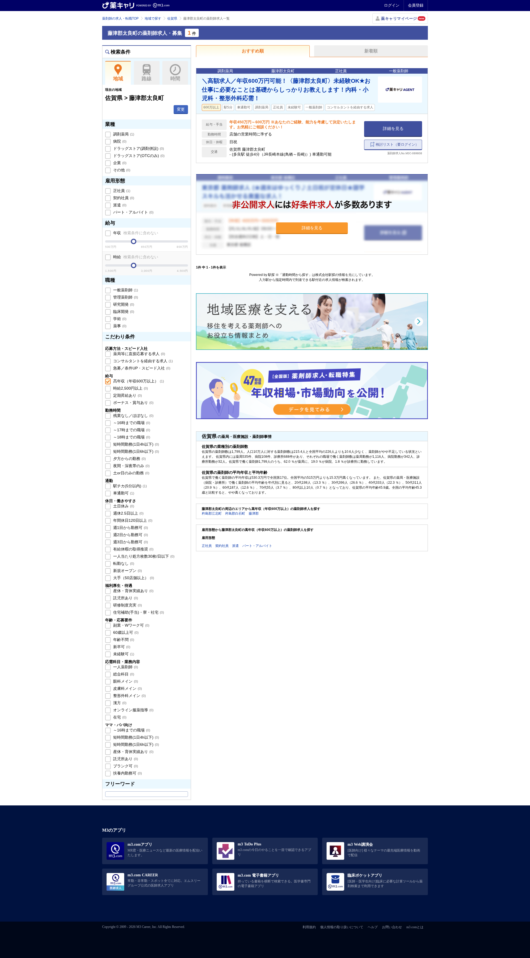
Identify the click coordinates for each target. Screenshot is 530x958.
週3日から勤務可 (130, 542)
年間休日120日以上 (132, 520)
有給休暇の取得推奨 (132, 549)
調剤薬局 (123, 134)
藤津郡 (254, 513)
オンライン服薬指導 (132, 710)
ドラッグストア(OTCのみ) (138, 155)
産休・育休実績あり (132, 591)
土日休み (123, 506)
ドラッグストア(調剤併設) (138, 148)
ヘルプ (373, 927)
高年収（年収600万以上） (138, 381)
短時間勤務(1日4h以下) (135, 444)
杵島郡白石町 (235, 513)
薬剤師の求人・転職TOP (120, 18)
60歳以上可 (125, 632)
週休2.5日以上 (128, 513)
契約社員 (123, 198)
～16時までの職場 (131, 423)
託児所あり (125, 598)
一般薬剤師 (125, 290)
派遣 (119, 205)
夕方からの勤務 (129, 458)
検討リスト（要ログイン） (397, 144)
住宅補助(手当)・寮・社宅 (138, 612)
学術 (119, 318)
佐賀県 (172, 18)
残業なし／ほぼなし (132, 415)
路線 (147, 78)
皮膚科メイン (127, 688)
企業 (119, 163)
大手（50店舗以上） (133, 578)
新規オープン (127, 570)
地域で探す (153, 18)
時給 (135, 257)
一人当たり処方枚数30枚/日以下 (143, 556)
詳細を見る (393, 128)
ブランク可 (125, 766)
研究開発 (123, 304)
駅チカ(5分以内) (129, 486)
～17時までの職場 (131, 430)
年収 (135, 233)
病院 (119, 141)
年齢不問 (123, 639)
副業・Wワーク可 (130, 625)
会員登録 (415, 5)
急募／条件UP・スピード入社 (141, 368)
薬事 (119, 326)
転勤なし (123, 563)
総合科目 (123, 674)
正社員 (121, 190)
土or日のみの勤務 (130, 473)
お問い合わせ (392, 927)
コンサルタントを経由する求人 (142, 361)
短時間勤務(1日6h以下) (135, 451)
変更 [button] (181, 109)
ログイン (391, 5)
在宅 (119, 717)
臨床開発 (123, 311)
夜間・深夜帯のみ (131, 466)
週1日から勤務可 (130, 527)
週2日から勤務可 (130, 535)
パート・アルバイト (132, 212)
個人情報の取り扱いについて (341, 927)
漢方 (119, 703)
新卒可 (121, 647)
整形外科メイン (129, 695)
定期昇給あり (127, 395)
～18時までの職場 (131, 437)
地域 (118, 78)
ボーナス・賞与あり (132, 402)
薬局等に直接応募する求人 (138, 354)
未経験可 (123, 654)
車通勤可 (123, 493)
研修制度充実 (127, 605)
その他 (121, 170)
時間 (175, 78)
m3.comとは (414, 927)
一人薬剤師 (125, 667)
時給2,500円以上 (130, 388)
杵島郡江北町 (212, 513)
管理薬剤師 (125, 297)
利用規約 (309, 927)
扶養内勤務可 (127, 773)
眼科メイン (125, 681)
